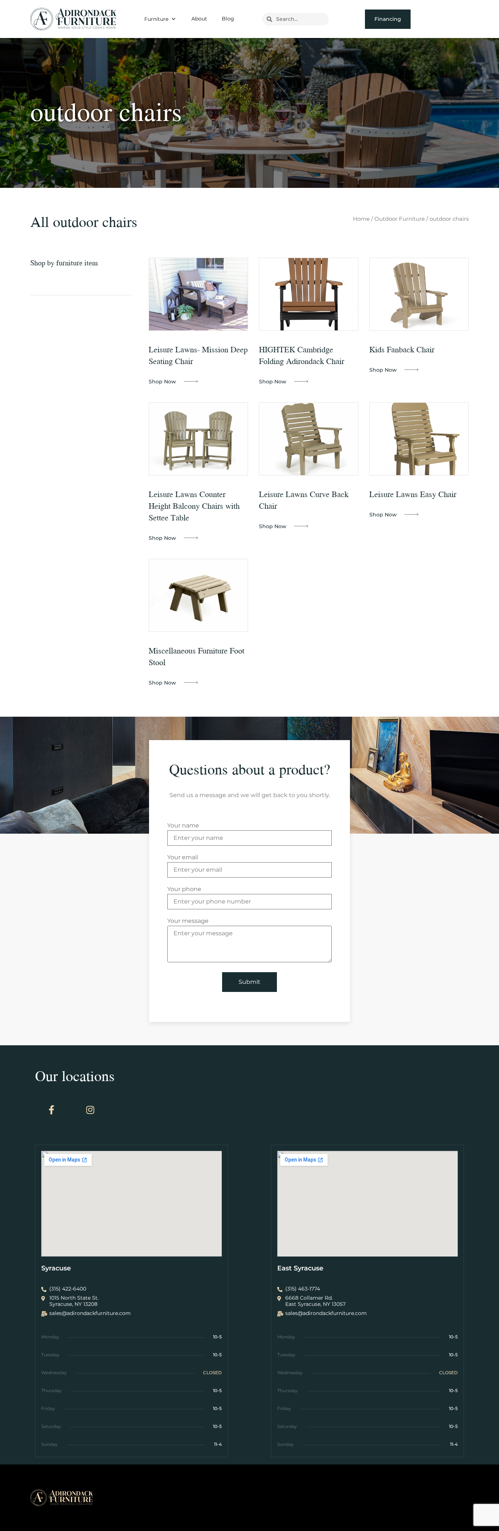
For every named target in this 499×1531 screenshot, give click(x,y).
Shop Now (162, 381)
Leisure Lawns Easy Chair (412, 494)
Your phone (184, 889)
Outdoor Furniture (399, 219)
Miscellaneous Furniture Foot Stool (196, 656)
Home (361, 219)
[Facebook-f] (51, 1110)
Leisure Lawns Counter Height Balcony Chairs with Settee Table (194, 505)
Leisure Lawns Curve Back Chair (303, 500)
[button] (160, 19)
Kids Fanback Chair (401, 349)
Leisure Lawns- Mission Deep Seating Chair (198, 355)
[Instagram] (90, 1110)
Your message (188, 921)
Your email (182, 857)
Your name (183, 826)
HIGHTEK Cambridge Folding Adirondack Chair (301, 355)
